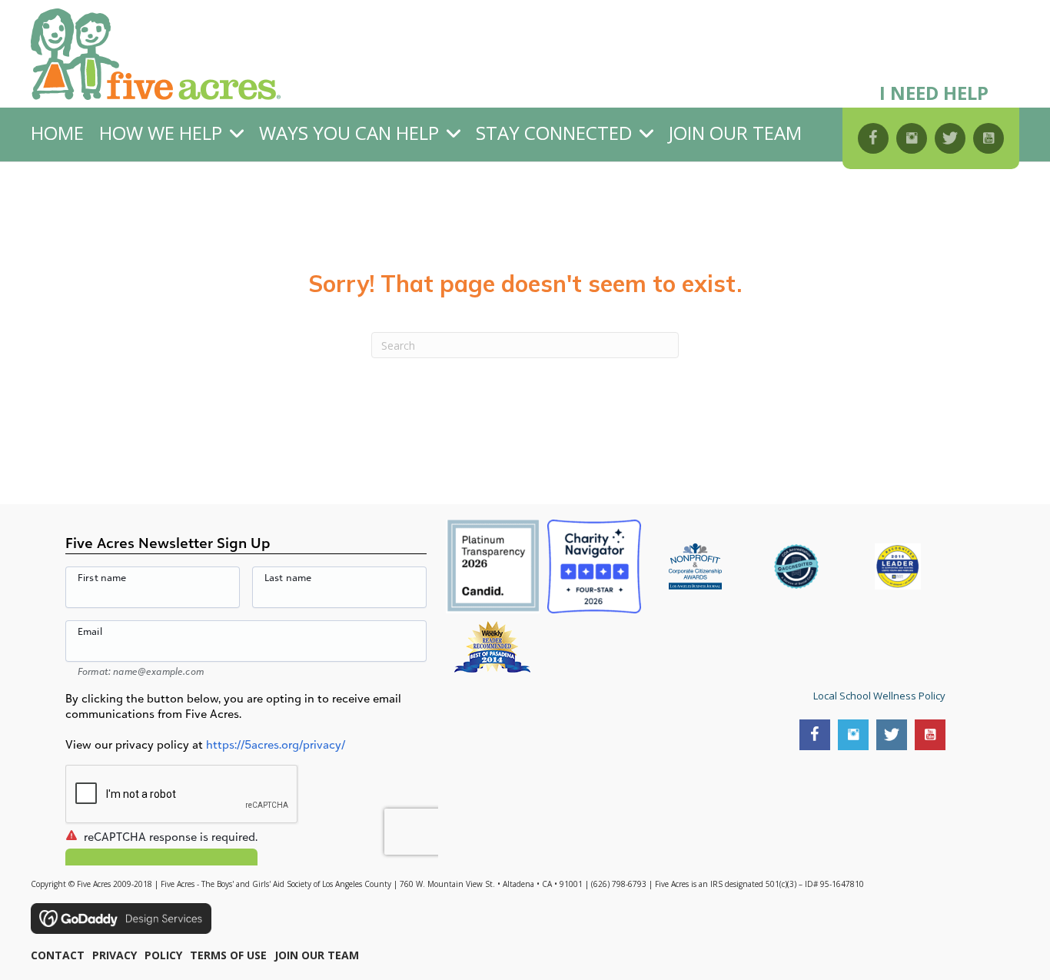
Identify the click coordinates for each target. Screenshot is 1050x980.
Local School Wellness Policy (879, 696)
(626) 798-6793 (618, 884)
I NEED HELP (934, 92)
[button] (873, 138)
